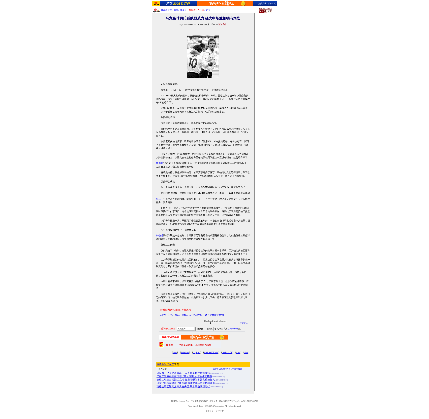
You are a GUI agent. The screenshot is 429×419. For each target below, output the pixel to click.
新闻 (176, 10)
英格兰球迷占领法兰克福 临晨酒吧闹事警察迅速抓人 (186, 379)
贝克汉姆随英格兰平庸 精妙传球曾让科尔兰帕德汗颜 (186, 383)
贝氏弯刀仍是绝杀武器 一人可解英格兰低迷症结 (183, 373)
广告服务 (195, 401)
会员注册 (245, 401)
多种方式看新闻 (211, 352)
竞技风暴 (262, 3)
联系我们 (204, 401)
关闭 (246, 352)
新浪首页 (272, 3)
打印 (238, 352)
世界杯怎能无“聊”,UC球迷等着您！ (228, 369)
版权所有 (220, 411)
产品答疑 (254, 401)
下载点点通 (227, 352)
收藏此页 (185, 352)
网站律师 (223, 401)
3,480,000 (233, 328)
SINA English (233, 401)
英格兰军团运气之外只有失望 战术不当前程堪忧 (183, 386)
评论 (175, 352)
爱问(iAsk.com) (168, 328)
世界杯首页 (166, 10)
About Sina (184, 401)
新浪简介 (175, 401)
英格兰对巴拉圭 (165, 364)
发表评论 (244, 323)
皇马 (158, 199)
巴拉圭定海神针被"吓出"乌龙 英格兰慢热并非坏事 (184, 376)
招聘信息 (213, 401)
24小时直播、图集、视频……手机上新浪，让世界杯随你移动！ (193, 315)
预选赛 (159, 163)
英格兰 (183, 10)
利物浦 (159, 235)
